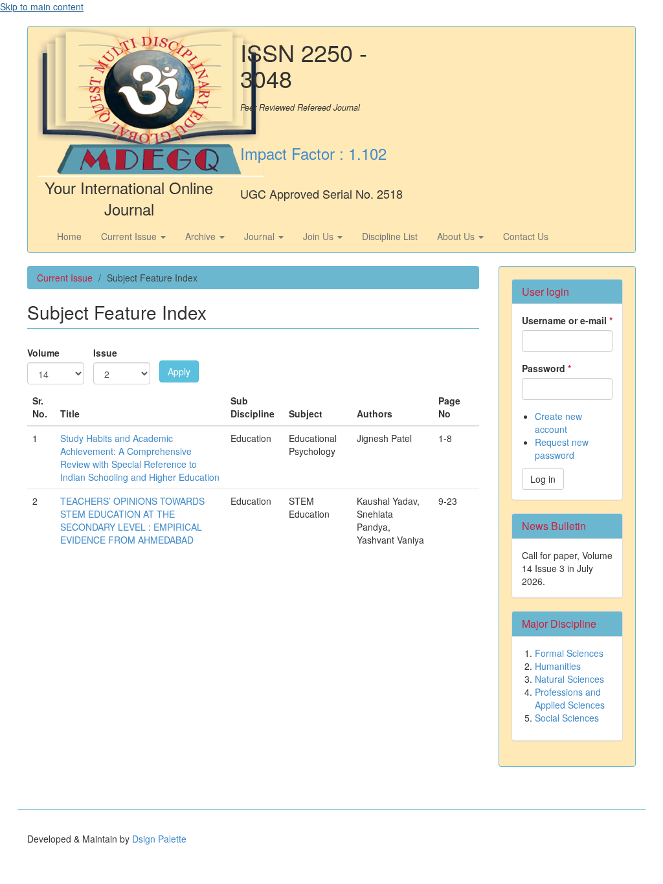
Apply (179, 371)
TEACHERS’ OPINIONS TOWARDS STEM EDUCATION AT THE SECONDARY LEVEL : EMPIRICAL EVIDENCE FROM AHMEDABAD (132, 520)
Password (546, 368)
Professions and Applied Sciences (570, 698)
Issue (105, 352)
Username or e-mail (567, 320)
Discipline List (390, 236)
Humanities (558, 665)
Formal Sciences (569, 652)
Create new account (558, 423)
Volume (43, 352)
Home (69, 236)
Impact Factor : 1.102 (313, 153)
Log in (543, 478)
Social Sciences (567, 717)
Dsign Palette (159, 838)
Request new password (562, 448)
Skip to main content (42, 6)
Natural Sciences (569, 678)
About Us (457, 236)
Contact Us (525, 236)
